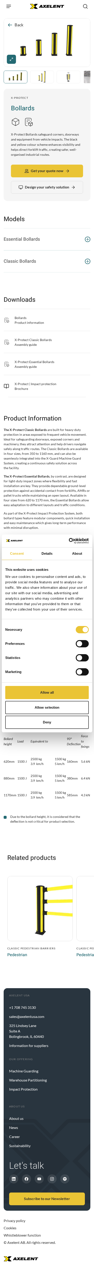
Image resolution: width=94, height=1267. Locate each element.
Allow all (47, 692)
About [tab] (77, 553)
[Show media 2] (42, 77)
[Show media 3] (68, 77)
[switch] (82, 643)
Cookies (10, 1228)
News (13, 1127)
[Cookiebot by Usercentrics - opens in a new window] (69, 541)
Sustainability (20, 1145)
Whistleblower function (22, 1235)
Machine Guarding (23, 1071)
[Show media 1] (15, 77)
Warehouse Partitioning (28, 1080)
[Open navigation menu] (9, 6)
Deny (47, 722)
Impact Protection (23, 1089)
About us (16, 1118)
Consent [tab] (17, 553)
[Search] (85, 6)
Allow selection (47, 707)
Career (14, 1136)
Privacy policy (14, 1220)
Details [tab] (47, 553)
